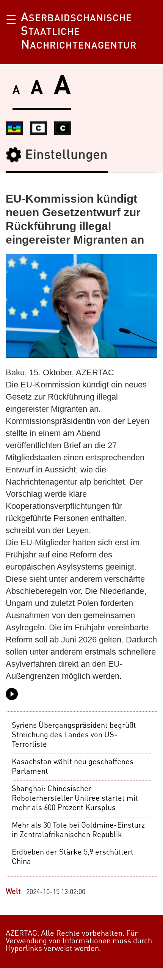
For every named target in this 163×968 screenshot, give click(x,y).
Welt (13, 892)
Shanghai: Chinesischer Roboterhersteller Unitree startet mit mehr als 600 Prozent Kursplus (75, 798)
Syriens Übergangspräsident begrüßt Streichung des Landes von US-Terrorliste (74, 735)
